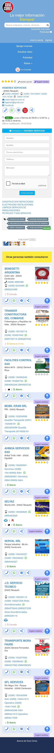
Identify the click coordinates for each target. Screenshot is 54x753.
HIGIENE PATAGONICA (38, 219)
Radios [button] (27, 63)
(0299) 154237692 (17, 657)
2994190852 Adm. (13, 480)
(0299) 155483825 (18, 511)
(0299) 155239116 (17, 597)
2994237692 (11, 665)
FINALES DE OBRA (17, 219)
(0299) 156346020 (14, 557)
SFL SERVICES (13, 682)
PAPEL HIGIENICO (17, 228)
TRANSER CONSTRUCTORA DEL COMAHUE (15, 314)
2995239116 (10, 615)
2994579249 (11, 608)
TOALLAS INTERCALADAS (39, 228)
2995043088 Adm (13, 710)
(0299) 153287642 (14, 335)
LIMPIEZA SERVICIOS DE (14, 207)
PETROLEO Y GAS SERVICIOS (16, 213)
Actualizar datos (25, 51)
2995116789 (23, 96)
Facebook (9, 105)
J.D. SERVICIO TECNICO (13, 585)
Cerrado (13, 294)
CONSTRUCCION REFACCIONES (17, 201)
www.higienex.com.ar (15, 99)
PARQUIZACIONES (11, 210)
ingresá (48, 40)
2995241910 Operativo (16, 714)
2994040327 (10, 561)
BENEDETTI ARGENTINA (12, 270)
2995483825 (10, 515)
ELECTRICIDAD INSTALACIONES (17, 204)
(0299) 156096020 (14, 661)
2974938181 (22, 431)
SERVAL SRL (12, 541)
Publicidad (45, 31)
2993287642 (24, 338)
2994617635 (10, 717)
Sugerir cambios (41, 306)
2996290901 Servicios (16, 476)
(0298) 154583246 (17, 377)
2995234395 (10, 289)
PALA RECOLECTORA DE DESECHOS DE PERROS (29, 223)
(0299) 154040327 (17, 554)
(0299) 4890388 (15, 281)
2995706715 (11, 338)
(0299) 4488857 (12, 93)
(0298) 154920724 (14, 380)
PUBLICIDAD (26, 239)
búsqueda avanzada (40, 28)
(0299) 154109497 (31, 93)
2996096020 (24, 665)
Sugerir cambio (42, 81)
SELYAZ (9, 501)
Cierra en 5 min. (16, 343)
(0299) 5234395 (16, 285)
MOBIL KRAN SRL (15, 406)
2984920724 (24, 384)
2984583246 (11, 384)
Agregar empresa (24, 45)
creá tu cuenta (36, 40)
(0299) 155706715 (17, 331)
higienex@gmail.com (14, 102)
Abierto (18, 389)
